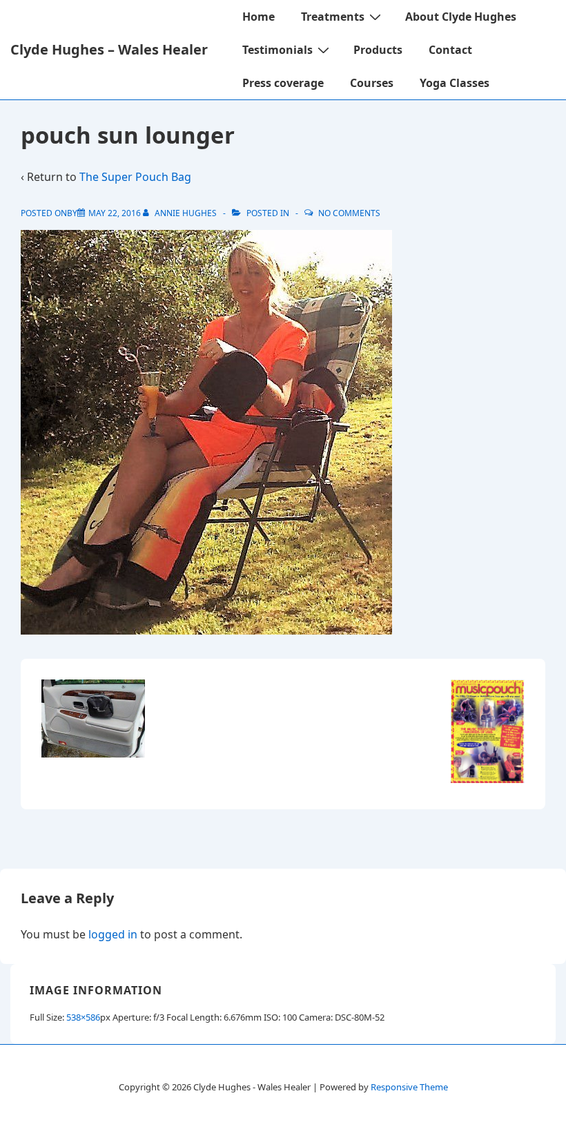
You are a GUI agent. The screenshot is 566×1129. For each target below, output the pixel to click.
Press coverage (283, 82)
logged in (112, 934)
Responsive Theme (409, 1087)
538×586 (83, 1017)
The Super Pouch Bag (135, 176)
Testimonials (277, 49)
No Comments (349, 213)
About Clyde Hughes (460, 16)
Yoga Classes (454, 82)
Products (377, 49)
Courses (371, 82)
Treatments (332, 16)
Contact (450, 49)
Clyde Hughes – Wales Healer (109, 49)
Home (258, 16)
